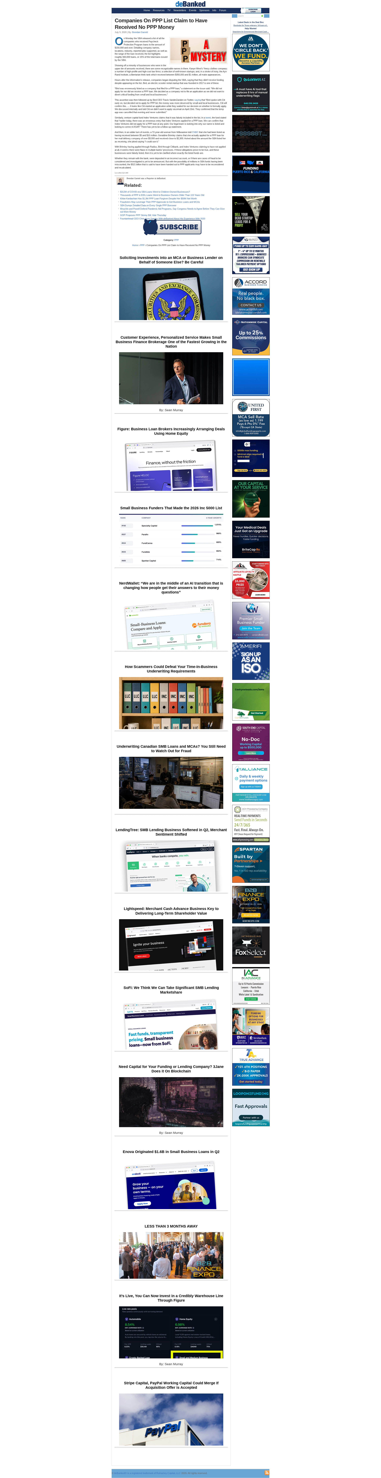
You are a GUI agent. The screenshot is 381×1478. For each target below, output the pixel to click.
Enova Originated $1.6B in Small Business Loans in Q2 (171, 1152)
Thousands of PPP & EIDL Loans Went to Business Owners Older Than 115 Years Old (162, 195)
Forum (222, 10)
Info (214, 10)
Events (192, 10)
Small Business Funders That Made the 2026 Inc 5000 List (171, 508)
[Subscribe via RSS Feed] (267, 1472)
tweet (208, 117)
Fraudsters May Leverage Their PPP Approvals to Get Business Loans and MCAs (160, 202)
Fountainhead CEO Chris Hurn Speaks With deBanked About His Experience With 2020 (162, 218)
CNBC (195, 132)
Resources (158, 10)
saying (198, 100)
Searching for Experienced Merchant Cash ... (251, 32)
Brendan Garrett (140, 32)
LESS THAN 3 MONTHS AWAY (171, 1226)
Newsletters (180, 10)
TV (169, 10)
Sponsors (204, 10)
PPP (176, 240)
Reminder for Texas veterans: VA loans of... (251, 25)
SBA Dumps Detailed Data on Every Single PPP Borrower (148, 205)
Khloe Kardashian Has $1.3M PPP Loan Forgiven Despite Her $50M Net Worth (158, 198)
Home (147, 10)
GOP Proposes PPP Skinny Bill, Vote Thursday (143, 215)
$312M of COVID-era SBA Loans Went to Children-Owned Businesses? (155, 192)
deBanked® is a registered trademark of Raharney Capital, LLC (147, 1473)
